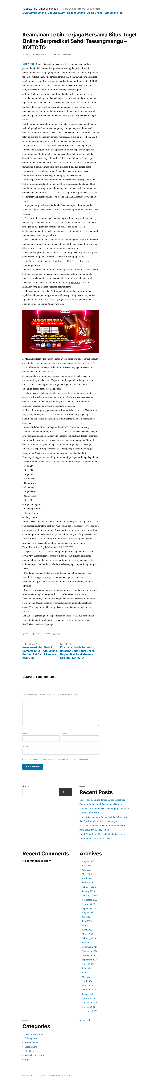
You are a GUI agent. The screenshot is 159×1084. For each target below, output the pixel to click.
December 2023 (89, 998)
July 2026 (86, 865)
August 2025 (88, 912)
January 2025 (88, 942)
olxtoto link (85, 1020)
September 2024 (89, 959)
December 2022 (89, 1011)
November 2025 (89, 899)
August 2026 (88, 861)
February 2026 (89, 886)
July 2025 (86, 916)
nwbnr (27, 55)
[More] (121, 13)
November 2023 (89, 1002)
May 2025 (87, 925)
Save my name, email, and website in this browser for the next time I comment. (56, 759)
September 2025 (89, 908)
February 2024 (89, 989)
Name (25, 733)
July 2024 (86, 968)
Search (25, 786)
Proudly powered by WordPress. (59, 1075)
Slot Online (111, 12)
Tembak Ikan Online (34, 1055)
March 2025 (87, 934)
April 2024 (87, 981)
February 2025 (89, 938)
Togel (58, 634)
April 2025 (87, 929)
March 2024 (87, 985)
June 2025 (87, 921)
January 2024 (88, 994)
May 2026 (87, 874)
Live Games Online (34, 12)
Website (25, 746)
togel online (74, 282)
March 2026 (87, 882)
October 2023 (88, 1006)
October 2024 (88, 955)
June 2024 (87, 972)
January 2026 (88, 891)
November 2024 (89, 951)
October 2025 (88, 904)
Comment (26, 701)
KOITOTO (28, 64)
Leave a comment (64, 55)
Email (64, 733)
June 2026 (87, 869)
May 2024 (87, 976)
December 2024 (89, 946)
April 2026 (87, 878)
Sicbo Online (95, 12)
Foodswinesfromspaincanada (40, 8)
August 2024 (88, 964)
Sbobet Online (76, 12)
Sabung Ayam (56, 12)
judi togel (81, 179)
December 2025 (89, 895)
